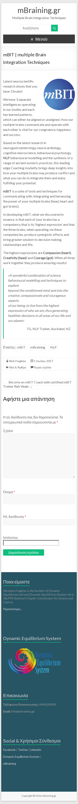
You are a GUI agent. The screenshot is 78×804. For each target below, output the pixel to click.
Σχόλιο (8, 431)
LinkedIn (35, 749)
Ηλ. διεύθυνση (14, 517)
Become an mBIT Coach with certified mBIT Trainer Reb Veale (37, 384)
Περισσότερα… (12, 609)
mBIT (21, 347)
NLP (53, 347)
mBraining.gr (39, 10)
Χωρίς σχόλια (42, 367)
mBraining (37, 347)
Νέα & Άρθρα (17, 367)
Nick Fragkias (17, 361)
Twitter (23, 749)
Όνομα (9, 492)
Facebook (9, 749)
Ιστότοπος (10, 537)
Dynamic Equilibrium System (21, 756)
